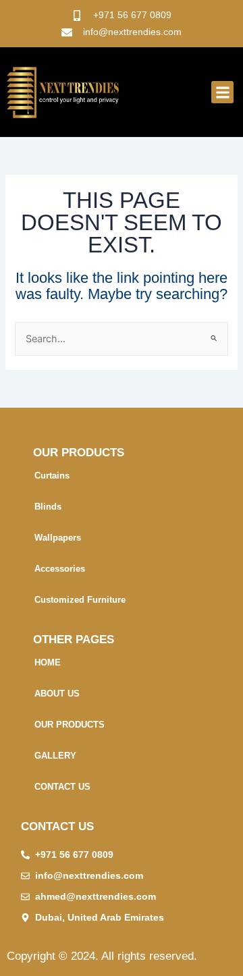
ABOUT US (57, 693)
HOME (47, 662)
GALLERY (55, 756)
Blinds (47, 506)
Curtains (52, 475)
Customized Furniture (80, 600)
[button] (222, 92)
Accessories (59, 569)
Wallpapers (57, 538)
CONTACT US (62, 787)
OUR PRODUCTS (69, 725)
